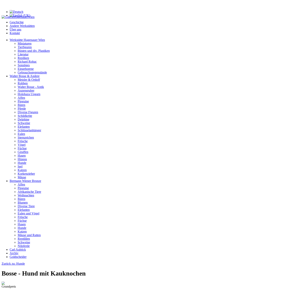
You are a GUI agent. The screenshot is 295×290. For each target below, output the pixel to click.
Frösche (23, 141)
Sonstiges (24, 65)
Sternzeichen (26, 137)
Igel (20, 166)
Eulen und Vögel (28, 213)
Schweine (24, 123)
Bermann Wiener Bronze (25, 181)
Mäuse (22, 177)
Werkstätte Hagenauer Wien (27, 40)
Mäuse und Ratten (29, 235)
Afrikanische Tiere (29, 191)
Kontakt (15, 33)
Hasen (22, 155)
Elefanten (24, 126)
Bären (21, 105)
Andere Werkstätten (22, 26)
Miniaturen (25, 43)
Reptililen (24, 238)
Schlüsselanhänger (29, 130)
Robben (23, 83)
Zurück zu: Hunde (13, 263)
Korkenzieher (26, 173)
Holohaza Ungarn (29, 94)
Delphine (23, 119)
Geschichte (17, 22)
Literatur (23, 54)
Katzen (22, 170)
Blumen (23, 202)
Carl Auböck (18, 249)
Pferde (22, 108)
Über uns (15, 29)
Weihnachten (26, 195)
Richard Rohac (27, 61)
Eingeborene (26, 68)
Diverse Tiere (26, 206)
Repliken (23, 58)
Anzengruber (26, 90)
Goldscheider (18, 256)
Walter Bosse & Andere (25, 76)
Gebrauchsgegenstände (32, 72)
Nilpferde (24, 246)
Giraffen (23, 152)
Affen (21, 97)
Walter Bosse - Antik (31, 87)
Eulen (21, 134)
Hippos (22, 159)
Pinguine (23, 101)
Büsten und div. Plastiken (34, 50)
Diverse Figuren (28, 112)
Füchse (22, 148)
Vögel (21, 144)
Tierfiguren (25, 47)
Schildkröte (25, 115)
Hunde (22, 162)
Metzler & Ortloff (29, 79)
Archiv (14, 253)
